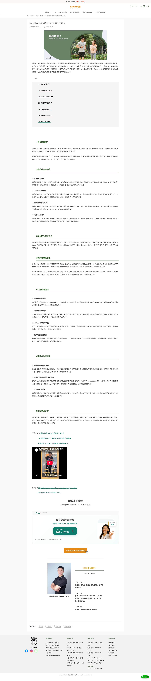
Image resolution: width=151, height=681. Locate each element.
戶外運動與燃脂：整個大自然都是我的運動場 (54, 438)
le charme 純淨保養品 (95, 669)
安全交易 (111, 653)
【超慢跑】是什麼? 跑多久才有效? (52, 433)
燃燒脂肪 (58, 626)
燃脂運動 (49, 626)
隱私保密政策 (112, 655)
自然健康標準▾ (74, 12)
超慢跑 (41, 626)
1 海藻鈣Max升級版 (52, 643)
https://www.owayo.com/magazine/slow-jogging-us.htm (57, 488)
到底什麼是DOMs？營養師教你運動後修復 (53, 443)
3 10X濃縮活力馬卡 (52, 648)
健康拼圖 (111, 643)
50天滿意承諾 (113, 650)
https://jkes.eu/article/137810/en (48, 493)
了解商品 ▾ (48, 12)
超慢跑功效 (68, 626)
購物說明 (111, 648)
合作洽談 (111, 645)
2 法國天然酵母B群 (52, 645)
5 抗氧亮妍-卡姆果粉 (53, 655)
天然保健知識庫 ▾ (100, 12)
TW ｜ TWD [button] (134, 6)
